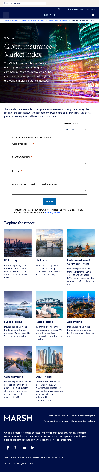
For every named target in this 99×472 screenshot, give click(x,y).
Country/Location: (21, 156)
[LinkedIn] (32, 448)
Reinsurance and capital (83, 415)
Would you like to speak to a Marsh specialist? (34, 184)
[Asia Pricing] (81, 304)
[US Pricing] (18, 243)
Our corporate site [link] (75, 9)
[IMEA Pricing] (49, 359)
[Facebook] (8, 448)
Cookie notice (50, 457)
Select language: (71, 123)
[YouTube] (24, 448)
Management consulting (83, 421)
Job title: (16, 171)
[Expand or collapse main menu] (6, 15)
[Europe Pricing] (18, 304)
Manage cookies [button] (66, 457)
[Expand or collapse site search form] (93, 15)
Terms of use (10, 457)
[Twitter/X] (16, 448)
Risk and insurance (58, 415)
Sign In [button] (61, 9)
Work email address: (22, 143)
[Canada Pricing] (18, 359)
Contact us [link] (91, 9)
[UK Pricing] (49, 243)
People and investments (56, 421)
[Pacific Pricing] (49, 304)
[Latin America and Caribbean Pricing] (81, 243)
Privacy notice (52, 212)
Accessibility (37, 457)
